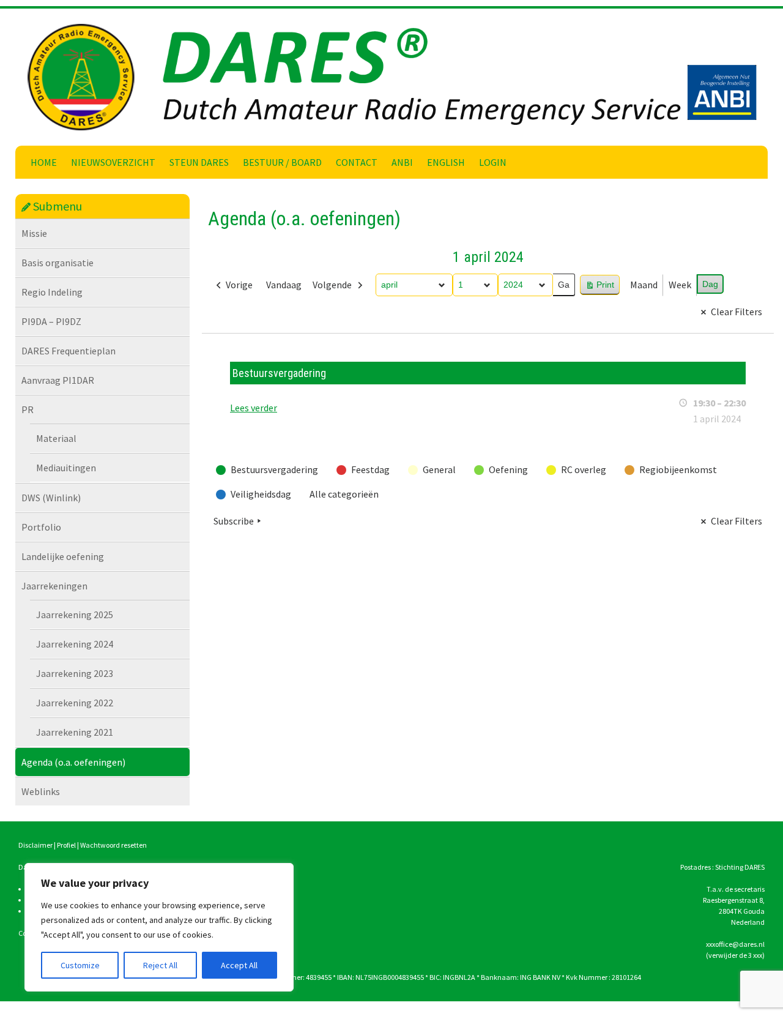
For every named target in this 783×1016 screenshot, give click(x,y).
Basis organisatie (57, 262)
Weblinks (40, 791)
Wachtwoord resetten (113, 845)
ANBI (402, 162)
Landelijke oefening (62, 556)
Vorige (239, 284)
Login (493, 162)
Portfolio (41, 527)
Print (599, 287)
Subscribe (233, 521)
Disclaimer (35, 845)
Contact (356, 162)
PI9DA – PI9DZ (51, 321)
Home (44, 162)
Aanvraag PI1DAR (57, 380)
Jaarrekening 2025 (74, 614)
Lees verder (253, 408)
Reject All (160, 965)
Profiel (66, 845)
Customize (80, 965)
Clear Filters (736, 311)
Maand (644, 284)
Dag (710, 284)
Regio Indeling (52, 292)
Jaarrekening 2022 (74, 703)
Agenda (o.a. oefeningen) (73, 762)
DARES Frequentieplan (68, 351)
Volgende (332, 284)
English (446, 162)
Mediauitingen (66, 467)
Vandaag (284, 284)
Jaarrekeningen (54, 586)
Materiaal (56, 438)
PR (27, 409)
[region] (159, 927)
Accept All (239, 965)
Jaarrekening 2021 (74, 732)
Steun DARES (199, 162)
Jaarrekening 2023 (74, 673)
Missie (34, 233)
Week (680, 284)
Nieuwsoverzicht (113, 162)
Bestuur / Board (282, 162)
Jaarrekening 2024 (74, 644)
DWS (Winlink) (51, 497)
